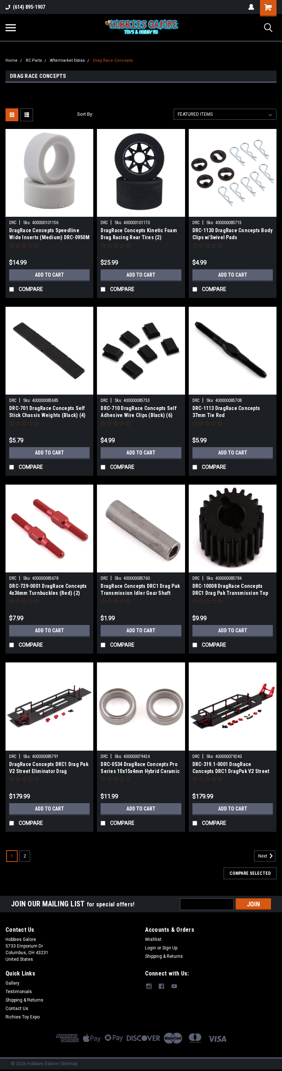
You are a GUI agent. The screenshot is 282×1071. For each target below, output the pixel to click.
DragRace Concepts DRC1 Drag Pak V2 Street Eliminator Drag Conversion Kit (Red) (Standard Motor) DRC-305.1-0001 (48, 768)
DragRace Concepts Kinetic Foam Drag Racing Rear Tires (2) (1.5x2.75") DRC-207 (139, 234)
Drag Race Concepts (113, 60)
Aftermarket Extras (67, 60)
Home (12, 60)
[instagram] (149, 986)
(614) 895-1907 (29, 7)
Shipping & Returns (164, 956)
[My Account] (251, 7)
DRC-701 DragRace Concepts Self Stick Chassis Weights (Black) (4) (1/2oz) (47, 412)
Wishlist (153, 939)
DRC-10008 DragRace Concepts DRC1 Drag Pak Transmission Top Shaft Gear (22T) (230, 590)
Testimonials (19, 991)
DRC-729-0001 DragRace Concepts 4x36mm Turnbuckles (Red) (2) (48, 589)
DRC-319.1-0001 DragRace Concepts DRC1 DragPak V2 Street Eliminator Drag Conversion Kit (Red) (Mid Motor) (231, 768)
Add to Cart (49, 275)
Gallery (12, 983)
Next (263, 856)
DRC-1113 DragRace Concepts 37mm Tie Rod (226, 411)
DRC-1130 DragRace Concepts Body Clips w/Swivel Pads (232, 233)
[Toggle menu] (11, 27)
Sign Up (169, 947)
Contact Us (17, 1008)
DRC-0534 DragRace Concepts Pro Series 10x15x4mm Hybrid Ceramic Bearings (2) (140, 768)
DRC (12, 222)
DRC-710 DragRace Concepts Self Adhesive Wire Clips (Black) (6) (139, 411)
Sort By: (85, 114)
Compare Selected (250, 873)
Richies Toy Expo (23, 1017)
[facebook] (161, 986)
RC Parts (34, 60)
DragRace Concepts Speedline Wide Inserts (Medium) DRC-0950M (49, 233)
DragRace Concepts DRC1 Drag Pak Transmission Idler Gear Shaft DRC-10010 (140, 590)
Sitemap (69, 1063)
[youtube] (174, 986)
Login (150, 947)
